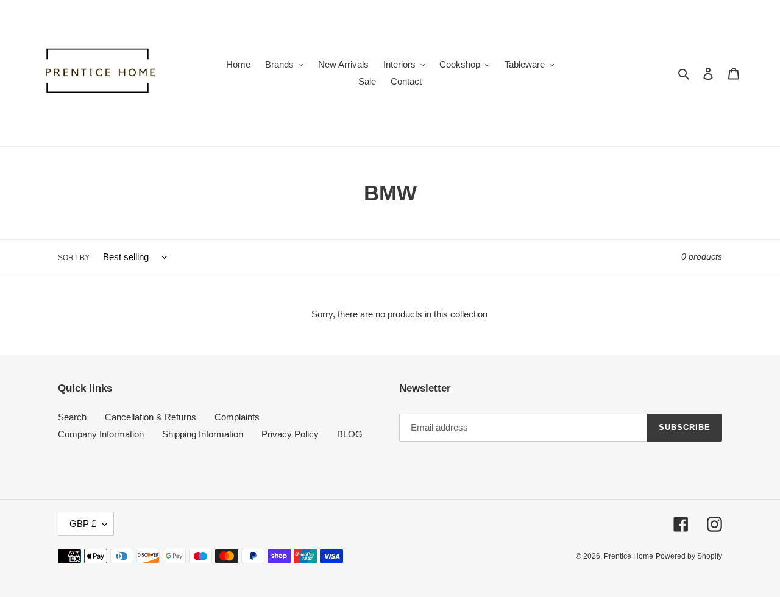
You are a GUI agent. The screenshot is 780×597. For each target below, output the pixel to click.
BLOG (350, 434)
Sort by (74, 257)
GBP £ (82, 523)
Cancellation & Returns (150, 417)
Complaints (237, 417)
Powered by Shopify (689, 556)
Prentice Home (628, 556)
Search (72, 417)
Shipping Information (202, 434)
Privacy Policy (290, 434)
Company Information (101, 434)
